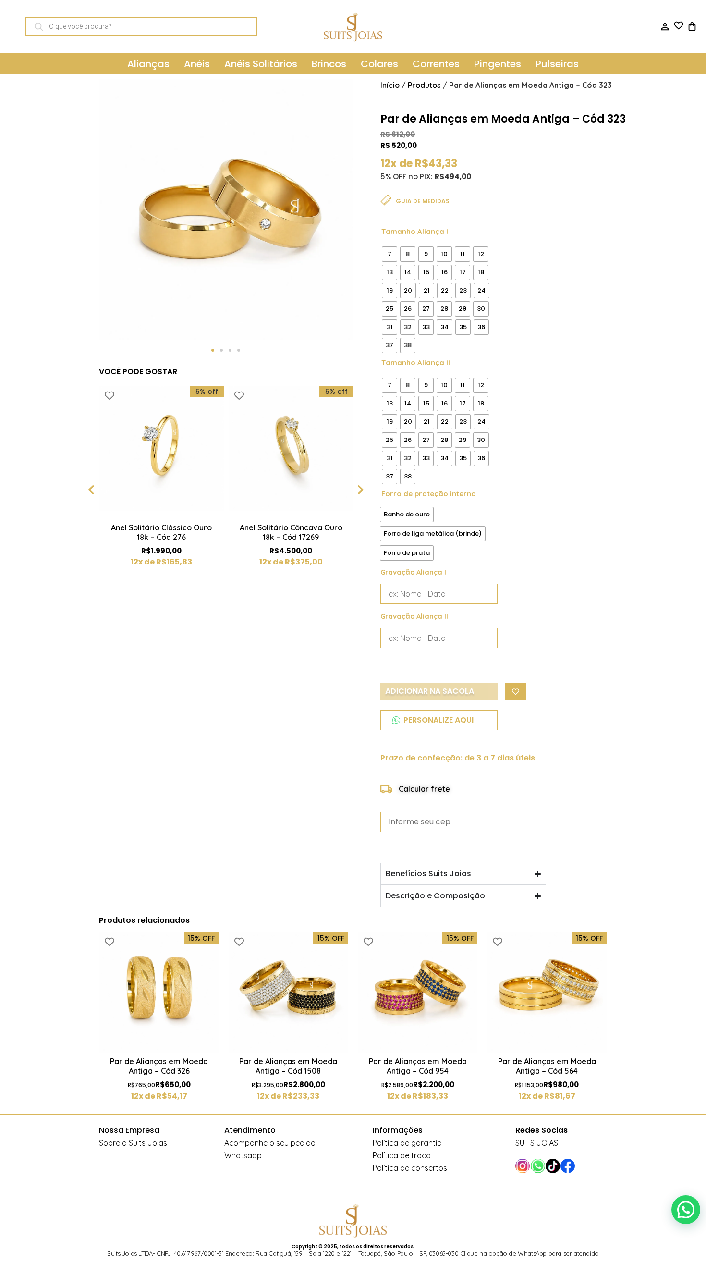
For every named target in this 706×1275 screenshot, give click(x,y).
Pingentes (497, 64)
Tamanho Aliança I (414, 231)
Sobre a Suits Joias (133, 1143)
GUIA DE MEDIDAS (423, 201)
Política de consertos (410, 1168)
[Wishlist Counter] (678, 25)
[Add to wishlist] (109, 395)
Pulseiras (557, 64)
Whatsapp (243, 1155)
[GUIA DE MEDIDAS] (386, 200)
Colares (379, 64)
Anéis (197, 64)
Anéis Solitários (260, 64)
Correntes (436, 64)
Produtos (424, 85)
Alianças (148, 64)
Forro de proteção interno (428, 493)
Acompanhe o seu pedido (270, 1143)
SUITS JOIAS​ (536, 1143)
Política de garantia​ (407, 1143)
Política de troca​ (402, 1155)
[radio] (389, 254)
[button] (212, 350)
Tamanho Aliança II (415, 362)
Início (390, 85)
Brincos (329, 64)
